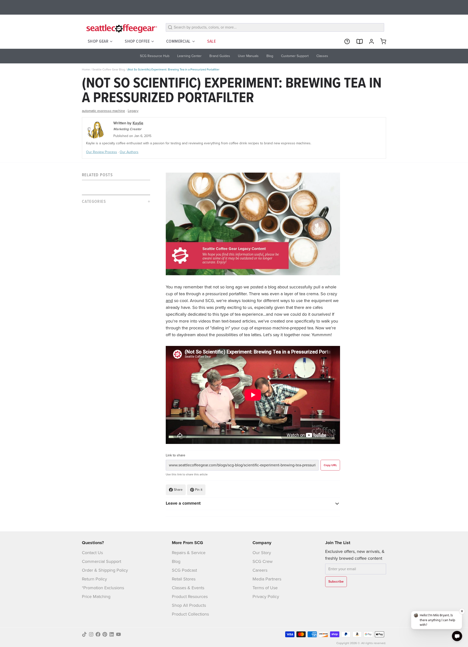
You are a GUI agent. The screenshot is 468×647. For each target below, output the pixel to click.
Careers (260, 570)
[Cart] (381, 41)
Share (178, 489)
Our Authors (129, 152)
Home (86, 69)
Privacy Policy (266, 596)
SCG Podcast (184, 570)
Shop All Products (189, 605)
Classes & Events (188, 588)
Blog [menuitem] (269, 56)
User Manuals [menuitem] (248, 56)
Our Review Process (101, 152)
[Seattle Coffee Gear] (121, 28)
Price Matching (96, 596)
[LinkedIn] (111, 634)
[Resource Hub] (345, 41)
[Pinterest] (104, 634)
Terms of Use (265, 588)
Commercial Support (101, 561)
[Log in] (369, 41)
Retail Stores (183, 579)
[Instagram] (91, 634)
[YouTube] (118, 634)
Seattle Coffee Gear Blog (108, 69)
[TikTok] (84, 634)
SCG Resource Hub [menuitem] (154, 56)
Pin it (198, 489)
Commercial (178, 41)
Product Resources (190, 596)
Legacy (133, 110)
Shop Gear (98, 41)
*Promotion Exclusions (103, 588)
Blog (176, 561)
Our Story (262, 552)
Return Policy (94, 579)
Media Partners (267, 579)
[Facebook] (98, 634)
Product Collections (190, 614)
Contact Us (92, 552)
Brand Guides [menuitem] (219, 56)
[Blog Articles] (357, 41)
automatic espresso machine (103, 110)
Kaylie (138, 123)
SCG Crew (263, 561)
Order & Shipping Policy (105, 570)
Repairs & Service (188, 552)
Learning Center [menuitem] (189, 56)
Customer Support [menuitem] (295, 56)
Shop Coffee (137, 41)
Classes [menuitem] (322, 56)
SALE (211, 41)
